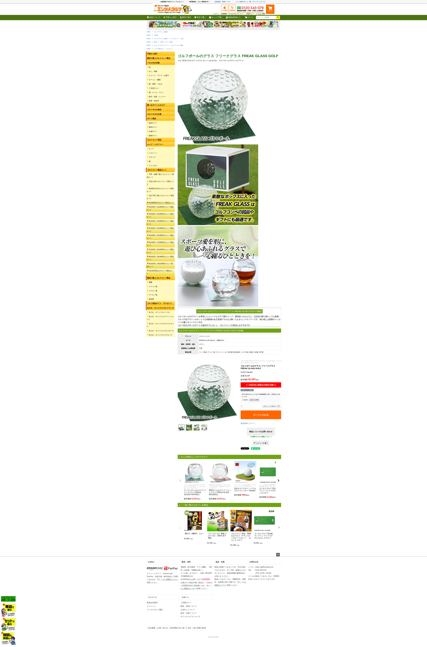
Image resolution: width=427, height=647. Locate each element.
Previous (180, 528)
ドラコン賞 (153, 286)
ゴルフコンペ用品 (154, 140)
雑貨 (155, 42)
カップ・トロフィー (155, 144)
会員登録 (224, 14)
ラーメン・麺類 (155, 80)
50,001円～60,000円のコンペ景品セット (160, 236)
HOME (148, 32)
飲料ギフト (153, 127)
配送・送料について (189, 606)
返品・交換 (220, 562)
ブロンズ (152, 157)
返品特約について (248, 423)
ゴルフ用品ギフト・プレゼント (163, 49)
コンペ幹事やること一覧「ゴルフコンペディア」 (251, 1)
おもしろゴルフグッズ (160, 45)
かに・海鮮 (153, 71)
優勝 (150, 282)
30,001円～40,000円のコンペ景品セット (160, 222)
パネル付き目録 (153, 63)
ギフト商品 (151, 118)
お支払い (151, 562)
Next (279, 527)
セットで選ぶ (217, 17)
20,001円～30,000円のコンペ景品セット (160, 215)
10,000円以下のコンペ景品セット (161, 203)
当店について (154, 17)
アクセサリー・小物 (177, 38)
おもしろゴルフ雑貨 (177, 45)
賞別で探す (186, 17)
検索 (278, 17)
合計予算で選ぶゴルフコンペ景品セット (160, 197)
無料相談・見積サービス (222, 1)
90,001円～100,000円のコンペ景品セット (160, 265)
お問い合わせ (162, 628)
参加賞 (151, 299)
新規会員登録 (152, 603)
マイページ (152, 597)
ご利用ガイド (250, 14)
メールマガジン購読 (155, 610)
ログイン (216, 14)
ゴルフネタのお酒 (154, 114)
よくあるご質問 (260, 14)
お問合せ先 (253, 562)
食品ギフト (153, 123)
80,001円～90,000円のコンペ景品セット (160, 258)
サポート (185, 597)
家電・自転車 (154, 101)
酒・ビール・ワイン (156, 92)
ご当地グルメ (154, 88)
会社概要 (151, 628)
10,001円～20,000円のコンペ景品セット (160, 208)
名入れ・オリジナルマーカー (160, 312)
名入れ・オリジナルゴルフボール (161, 331)
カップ (151, 149)
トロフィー (153, 153)
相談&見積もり (234, 17)
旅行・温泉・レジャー (157, 97)
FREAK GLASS (204, 336)
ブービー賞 (153, 295)
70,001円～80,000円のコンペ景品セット (160, 250)
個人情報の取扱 (199, 628)
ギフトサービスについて (190, 616)
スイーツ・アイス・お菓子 (159, 75)
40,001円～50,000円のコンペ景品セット (160, 229)
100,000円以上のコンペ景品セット (160, 272)
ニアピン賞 (153, 291)
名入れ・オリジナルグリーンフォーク (160, 317)
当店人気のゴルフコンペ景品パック (160, 182)
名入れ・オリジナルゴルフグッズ (160, 308)
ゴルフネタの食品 (154, 109)
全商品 (156, 35)
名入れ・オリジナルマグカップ (160, 335)
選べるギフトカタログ (156, 105)
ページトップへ (278, 554)
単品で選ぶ (201, 17)
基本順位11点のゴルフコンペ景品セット (160, 190)
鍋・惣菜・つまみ (155, 84)
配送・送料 (186, 562)
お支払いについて (188, 610)
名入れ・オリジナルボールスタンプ (160, 325)
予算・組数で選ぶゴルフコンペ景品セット (160, 175)
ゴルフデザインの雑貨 (160, 32)
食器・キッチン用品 (166, 42)
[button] (180, 480)
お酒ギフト (153, 131)
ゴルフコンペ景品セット (157, 170)
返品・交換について (189, 613)
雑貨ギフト (153, 136)
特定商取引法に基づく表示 (180, 628)
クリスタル (153, 165)
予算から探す (171, 17)
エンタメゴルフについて (236, 14)
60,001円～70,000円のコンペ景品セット (160, 243)
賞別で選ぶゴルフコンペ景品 (158, 58)
